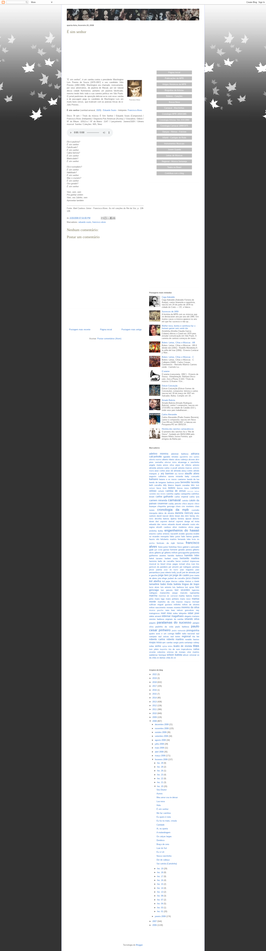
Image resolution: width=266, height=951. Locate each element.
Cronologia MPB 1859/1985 (174, 114)
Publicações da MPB (174, 78)
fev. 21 (160, 782)
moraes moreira (174, 607)
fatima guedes (192, 536)
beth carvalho (155, 485)
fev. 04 (160, 903)
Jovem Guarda (174, 149)
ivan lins (195, 564)
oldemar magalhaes (172, 616)
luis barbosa (178, 587)
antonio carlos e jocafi (167, 468)
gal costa (158, 550)
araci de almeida (173, 471)
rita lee (195, 636)
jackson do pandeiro (158, 567)
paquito (152, 623)
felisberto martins (168, 539)
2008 (154, 721)
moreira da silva (190, 607)
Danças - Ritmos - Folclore (174, 132)
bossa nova (183, 488)
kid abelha (155, 581)
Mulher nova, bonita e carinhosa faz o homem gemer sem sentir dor (178, 327)
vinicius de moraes (176, 652)
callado (161, 491)
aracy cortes (187, 471)
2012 (154, 705)
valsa (196, 649)
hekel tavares (156, 558)
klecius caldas (177, 581)
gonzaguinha (183, 552)
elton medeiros (180, 527)
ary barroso (167, 473)
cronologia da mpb (173, 509)
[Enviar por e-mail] (102, 218)
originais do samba (174, 619)
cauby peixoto (174, 503)
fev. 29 (160, 763)
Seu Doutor (162, 790)
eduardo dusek (174, 524)
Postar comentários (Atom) (109, 338)
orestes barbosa (156, 619)
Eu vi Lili (160, 852)
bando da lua (193, 479)
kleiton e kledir (192, 581)
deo (182, 516)
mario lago (160, 599)
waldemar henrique (157, 655)
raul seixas (163, 636)
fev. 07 (160, 900)
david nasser (162, 516)
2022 (154, 674)
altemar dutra (171, 462)
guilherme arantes (157, 555)
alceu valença (181, 459)
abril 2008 (159, 752)
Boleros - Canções (174, 96)
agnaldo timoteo (170, 457)
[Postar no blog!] (105, 218)
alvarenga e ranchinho (188, 462)
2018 (154, 682)
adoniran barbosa (179, 454)
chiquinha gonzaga (165, 506)
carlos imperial (181, 497)
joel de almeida (188, 572)
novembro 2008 (162, 728)
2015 (154, 694)
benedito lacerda (190, 482)
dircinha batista (162, 519)
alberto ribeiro (168, 459)
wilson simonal (189, 655)
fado (183, 536)
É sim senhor (162, 809)
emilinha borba (156, 531)
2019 (154, 678)
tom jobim (154, 649)
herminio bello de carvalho (161, 561)
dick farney (190, 516)
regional (186, 636)
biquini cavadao (182, 485)
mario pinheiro (172, 599)
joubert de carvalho (176, 578)
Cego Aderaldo (168, 297)
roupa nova (155, 642)
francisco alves (99, 222)
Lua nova (161, 801)
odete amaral (155, 616)
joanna (159, 570)
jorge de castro (181, 575)
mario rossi (185, 599)
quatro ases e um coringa (161, 633)
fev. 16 (160, 880)
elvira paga (193, 527)
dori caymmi (161, 521)
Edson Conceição (169, 386)
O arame (165, 371)
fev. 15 (160, 884)
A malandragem (163, 832)
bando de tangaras (157, 482)
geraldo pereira (185, 550)
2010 (154, 713)
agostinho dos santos (189, 457)
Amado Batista (168, 400)
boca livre (161, 488)
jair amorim (174, 567)
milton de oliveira (190, 604)
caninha (169, 494)
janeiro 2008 (160, 916)
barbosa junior (173, 482)
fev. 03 (160, 907)
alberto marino (155, 460)
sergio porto (178, 642)
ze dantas (161, 658)
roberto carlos (157, 639)
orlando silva (192, 619)
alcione (191, 459)
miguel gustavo (164, 604)
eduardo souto (85, 222)
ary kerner (179, 474)
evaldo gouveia (186, 534)
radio (178, 633)
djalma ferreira (177, 519)
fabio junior (175, 536)
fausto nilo (154, 539)
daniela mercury (184, 513)
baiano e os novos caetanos (172, 479)
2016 (154, 690)
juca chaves (192, 578)
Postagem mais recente (79, 329)
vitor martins (193, 652)
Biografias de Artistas (174, 90)
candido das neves (157, 494)
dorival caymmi (176, 521)
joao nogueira (186, 570)
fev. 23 (160, 775)
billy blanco (168, 485)
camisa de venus (175, 491)
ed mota (195, 521)
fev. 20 (160, 786)
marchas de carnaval (168, 596)
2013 (154, 702)
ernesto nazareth (170, 534)
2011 (154, 709)
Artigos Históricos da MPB (174, 84)
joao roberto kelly (168, 572)
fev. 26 (160, 771)
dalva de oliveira (166, 513)
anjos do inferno (183, 465)
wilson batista (174, 655)
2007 (154, 921)
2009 (154, 717)
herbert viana (171, 558)
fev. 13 (160, 892)
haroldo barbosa (175, 555)
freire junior (163, 547)
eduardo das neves (158, 524)
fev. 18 (160, 872)
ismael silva (184, 564)
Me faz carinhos (164, 813)
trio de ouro (174, 649)
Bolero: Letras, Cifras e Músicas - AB (178, 342)
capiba (177, 494)
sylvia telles (167, 646)
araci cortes (160, 471)
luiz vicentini (182, 590)
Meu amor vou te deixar (167, 797)
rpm (164, 642)
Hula (159, 805)
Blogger (139, 945)
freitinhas (173, 547)
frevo (179, 547)
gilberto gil (159, 552)
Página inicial (106, 329)
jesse (151, 570)
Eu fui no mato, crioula (167, 821)
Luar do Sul (162, 848)
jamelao (195, 567)
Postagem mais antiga (131, 329)
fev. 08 (160, 896)
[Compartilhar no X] (108, 218)
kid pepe (166, 581)
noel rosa (166, 613)
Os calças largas (164, 836)
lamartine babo (157, 584)
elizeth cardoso (163, 527)
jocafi (179, 572)
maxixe (179, 602)
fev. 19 (160, 868)
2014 (154, 698)
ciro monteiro (188, 506)
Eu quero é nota (164, 817)
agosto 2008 (160, 740)
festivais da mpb (166, 543)
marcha (153, 595)
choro (178, 506)
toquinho (163, 649)
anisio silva (168, 465)
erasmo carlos (155, 534)
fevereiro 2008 (161, 759)
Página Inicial (174, 72)
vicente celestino (157, 652)
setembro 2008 (162, 736)
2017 (154, 686)
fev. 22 (160, 778)
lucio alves (154, 587)
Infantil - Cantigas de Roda (174, 137)
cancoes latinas (193, 491)
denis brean (174, 516)
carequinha (185, 494)
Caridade (160, 825)
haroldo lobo (191, 555)
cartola (185, 500)
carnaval (174, 500)
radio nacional (188, 633)
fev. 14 (160, 888)
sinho (158, 646)
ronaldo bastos (192, 639)
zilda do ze (171, 658)
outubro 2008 (161, 732)
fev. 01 (160, 911)
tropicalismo (186, 649)
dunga (187, 521)
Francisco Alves (135, 110)
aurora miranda (175, 476)
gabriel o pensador (191, 547)
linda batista (174, 584)
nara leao (170, 610)
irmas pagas (172, 564)
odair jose (193, 613)
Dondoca (160, 840)
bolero (171, 488)
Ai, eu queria (162, 828)
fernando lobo (184, 539)
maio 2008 (160, 748)
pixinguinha (192, 630)
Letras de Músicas (174, 155)
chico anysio (188, 503)
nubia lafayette (180, 613)
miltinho (177, 604)
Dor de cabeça (163, 860)
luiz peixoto (167, 590)
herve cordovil (182, 561)
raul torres (175, 636)
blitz (193, 485)
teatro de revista (182, 646)
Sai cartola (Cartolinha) (167, 863)
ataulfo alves (192, 473)
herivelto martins (189, 558)
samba (169, 642)
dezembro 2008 (162, 724)
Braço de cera (163, 844)
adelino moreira (158, 453)
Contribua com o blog (174, 173)
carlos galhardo (164, 496)
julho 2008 (160, 744)
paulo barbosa (182, 627)
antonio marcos (185, 468)
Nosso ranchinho (164, 856)
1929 (98, 110)
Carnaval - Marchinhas (174, 108)
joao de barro (171, 570)
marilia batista (185, 596)
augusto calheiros (157, 476)
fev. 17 (160, 876)
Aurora (159, 793)
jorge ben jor (165, 575)
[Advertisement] (105, 56)
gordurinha (194, 552)
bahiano (153, 479)
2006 (154, 925)
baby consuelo (192, 476)
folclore (180, 543)
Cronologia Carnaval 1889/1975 (174, 126)
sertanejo (188, 642)
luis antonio (166, 587)
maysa (187, 602)
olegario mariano (191, 616)
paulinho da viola (164, 627)
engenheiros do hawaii (181, 530)
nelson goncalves (185, 610)
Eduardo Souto (109, 110)
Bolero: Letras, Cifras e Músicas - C (178, 357)
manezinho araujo (169, 593)
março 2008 (160, 755)
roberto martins (175, 639)
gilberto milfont (170, 552)
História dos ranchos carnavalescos (178, 429)
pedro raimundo (179, 631)
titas (196, 646)
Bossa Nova (174, 102)
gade (151, 550)
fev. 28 (160, 767)
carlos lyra (194, 497)
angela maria (155, 465)
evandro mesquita (160, 536)
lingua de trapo (190, 584)
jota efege (162, 578)
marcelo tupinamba (189, 593)
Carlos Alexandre (169, 414)
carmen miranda (158, 500)
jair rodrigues (185, 567)
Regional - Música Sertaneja (174, 161)
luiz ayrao (189, 587)
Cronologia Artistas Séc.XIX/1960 (174, 120)
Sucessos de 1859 (170, 311)
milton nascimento (157, 607)
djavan (188, 519)
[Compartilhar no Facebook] (111, 218)
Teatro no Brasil (174, 167)
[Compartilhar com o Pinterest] (114, 218)
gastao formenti (170, 550)
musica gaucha (156, 610)
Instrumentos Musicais (174, 143)
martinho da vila (166, 602)
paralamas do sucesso (174, 622)
